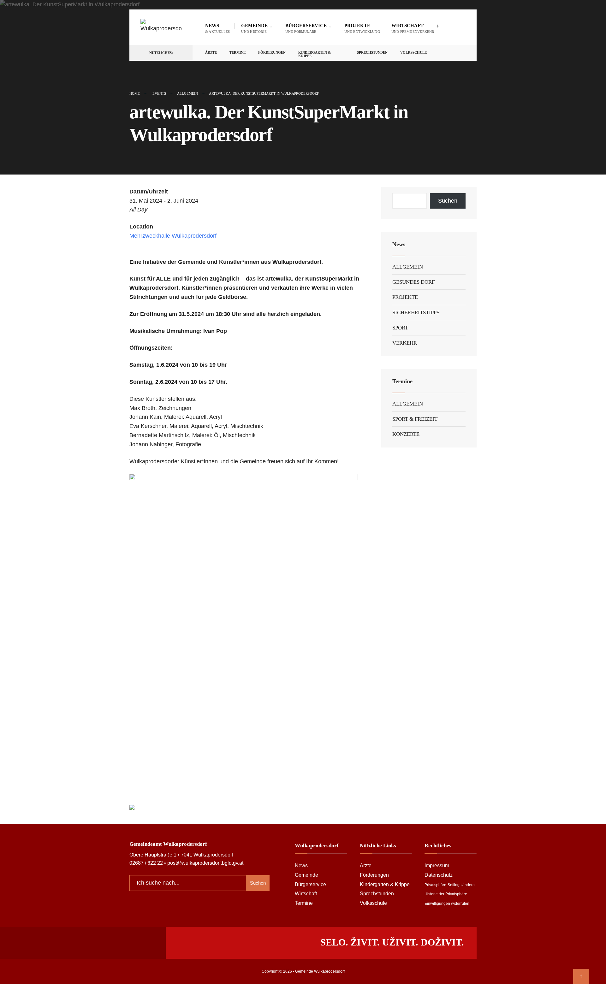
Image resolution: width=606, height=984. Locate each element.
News (217, 28)
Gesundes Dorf (413, 282)
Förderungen (272, 52)
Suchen (447, 201)
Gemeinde (254, 28)
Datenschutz (439, 875)
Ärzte (211, 52)
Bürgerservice (306, 28)
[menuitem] (257, 27)
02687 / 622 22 (146, 863)
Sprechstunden (372, 52)
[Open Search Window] (461, 52)
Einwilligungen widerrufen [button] (447, 903)
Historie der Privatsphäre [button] (446, 894)
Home (134, 93)
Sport (400, 328)
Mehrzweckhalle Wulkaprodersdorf (173, 236)
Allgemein (187, 93)
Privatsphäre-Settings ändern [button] (450, 885)
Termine (237, 52)
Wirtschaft (412, 28)
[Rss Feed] (438, 52)
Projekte (362, 28)
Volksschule (413, 52)
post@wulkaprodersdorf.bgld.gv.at (205, 863)
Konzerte (405, 434)
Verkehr (404, 343)
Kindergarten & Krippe (314, 54)
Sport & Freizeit (414, 419)
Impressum (437, 865)
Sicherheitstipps (415, 313)
